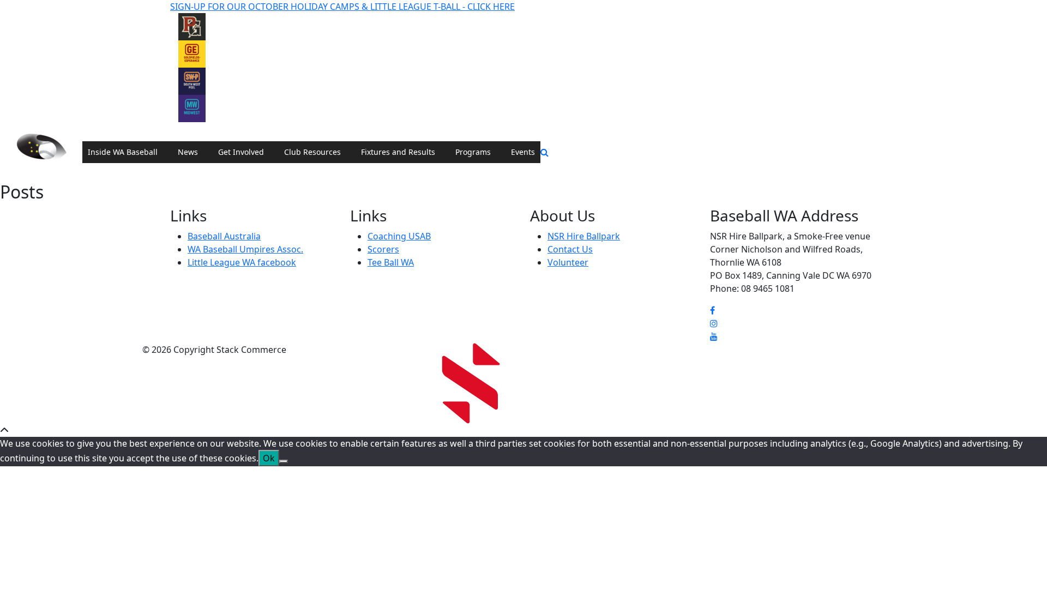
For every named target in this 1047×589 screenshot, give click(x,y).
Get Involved (241, 152)
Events (523, 152)
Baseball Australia (224, 236)
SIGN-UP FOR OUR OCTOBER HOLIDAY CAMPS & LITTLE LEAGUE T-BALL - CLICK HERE (342, 7)
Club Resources (312, 152)
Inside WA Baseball (123, 152)
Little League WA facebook (242, 262)
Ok (269, 458)
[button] (544, 152)
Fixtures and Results (398, 152)
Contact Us (570, 249)
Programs (473, 152)
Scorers (383, 249)
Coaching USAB (399, 236)
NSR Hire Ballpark (583, 236)
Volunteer (567, 262)
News (188, 152)
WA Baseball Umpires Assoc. (245, 249)
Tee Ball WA (391, 262)
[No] (283, 461)
